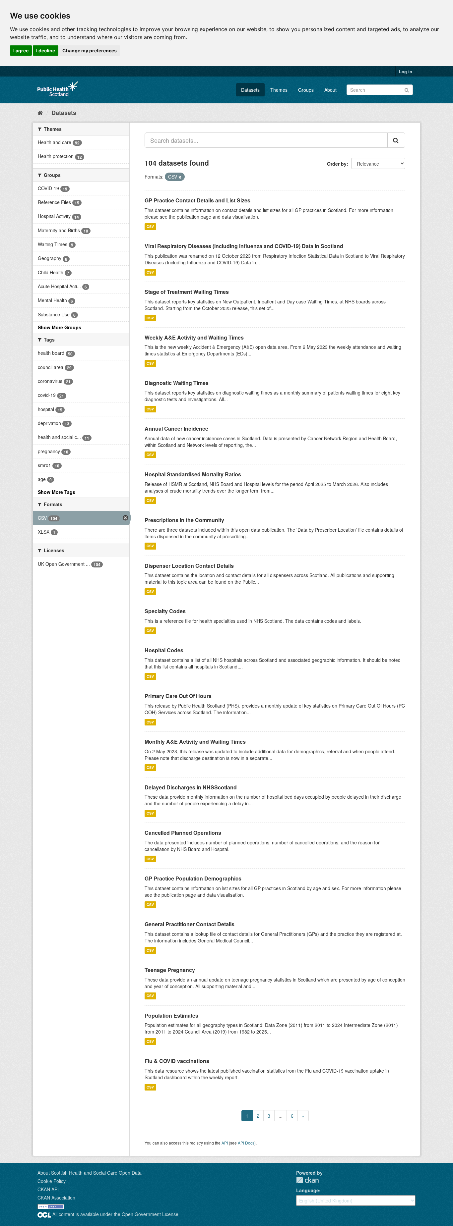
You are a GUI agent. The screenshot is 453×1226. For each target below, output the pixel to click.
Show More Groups (59, 327)
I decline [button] (45, 50)
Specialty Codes (165, 611)
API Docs (246, 1143)
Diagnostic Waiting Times (177, 383)
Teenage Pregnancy (170, 970)
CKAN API (48, 1189)
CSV (150, 226)
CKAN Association (56, 1197)
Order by (337, 163)
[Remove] (179, 177)
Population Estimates (171, 1015)
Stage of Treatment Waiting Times (187, 291)
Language (307, 1190)
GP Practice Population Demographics (193, 878)
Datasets (250, 89)
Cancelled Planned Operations (183, 832)
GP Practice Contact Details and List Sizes (197, 200)
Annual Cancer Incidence (176, 428)
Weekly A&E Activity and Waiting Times (194, 337)
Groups (306, 89)
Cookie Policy (51, 1181)
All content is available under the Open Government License (114, 1214)
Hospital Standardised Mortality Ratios (193, 474)
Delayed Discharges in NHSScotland (191, 787)
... (281, 1115)
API (225, 1143)
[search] (396, 140)
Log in (405, 71)
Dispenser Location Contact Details (189, 565)
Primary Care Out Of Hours (178, 696)
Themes (279, 89)
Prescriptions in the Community (184, 520)
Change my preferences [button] (89, 50)
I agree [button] (21, 50)
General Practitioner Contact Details (189, 924)
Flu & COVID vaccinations (177, 1061)
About (330, 89)
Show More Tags (56, 492)
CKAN (307, 1180)
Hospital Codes (164, 650)
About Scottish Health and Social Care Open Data (89, 1172)
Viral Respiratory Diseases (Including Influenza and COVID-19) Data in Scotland (244, 246)
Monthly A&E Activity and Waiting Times (195, 741)
